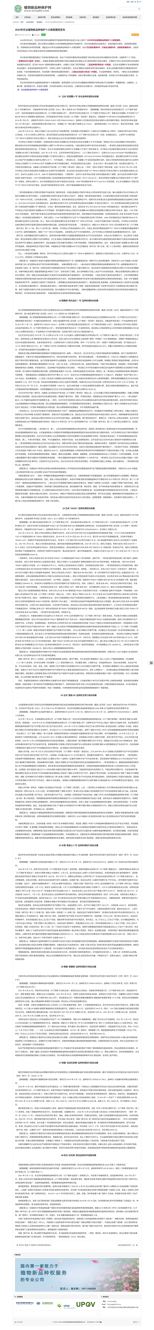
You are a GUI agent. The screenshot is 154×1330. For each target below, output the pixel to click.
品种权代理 (42, 17)
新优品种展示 (56, 17)
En (140, 2)
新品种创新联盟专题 (130, 17)
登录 (128, 2)
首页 (17, 17)
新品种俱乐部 (111, 17)
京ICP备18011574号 (93, 1322)
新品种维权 (30, 22)
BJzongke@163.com (114, 1304)
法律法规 (82, 17)
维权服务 (96, 17)
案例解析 (40, 22)
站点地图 (19, 1322)
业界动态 (27, 17)
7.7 (136, 1322)
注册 (132, 2)
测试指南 (69, 17)
